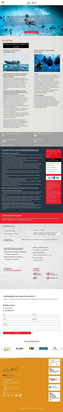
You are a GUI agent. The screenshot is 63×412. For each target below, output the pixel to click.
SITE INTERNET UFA (53, 278)
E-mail (4, 319)
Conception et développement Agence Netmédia (31, 408)
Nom (4, 314)
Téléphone (34, 319)
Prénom (34, 314)
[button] (2, 349)
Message (5, 324)
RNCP (36, 278)
